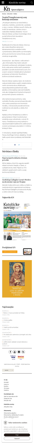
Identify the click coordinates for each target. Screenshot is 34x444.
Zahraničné (6, 332)
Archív (6, 370)
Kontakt (6, 382)
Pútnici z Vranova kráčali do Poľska (13, 313)
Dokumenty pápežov (10, 413)
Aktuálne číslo (8, 406)
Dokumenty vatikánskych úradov (14, 415)
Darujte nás (7, 400)
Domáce (5, 311)
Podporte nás (8, 398)
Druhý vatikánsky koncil (11, 417)
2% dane (6, 388)
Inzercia (6, 384)
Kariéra (6, 386)
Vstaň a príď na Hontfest (11, 327)
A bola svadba (8, 320)
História (6, 390)
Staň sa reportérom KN (11, 396)
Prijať (17, 435)
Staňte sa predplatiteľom (10, 251)
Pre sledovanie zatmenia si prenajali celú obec (18, 334)
